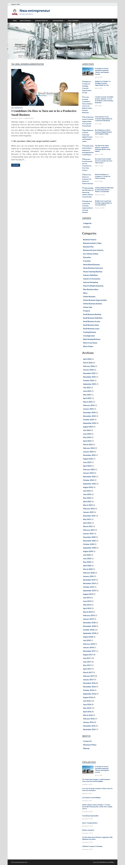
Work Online (88, 346)
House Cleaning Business (92, 271)
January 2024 (88, 452)
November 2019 (89, 583)
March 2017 (88, 672)
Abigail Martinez (29, 118)
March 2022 (88, 505)
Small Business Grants (91, 321)
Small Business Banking (92, 314)
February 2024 (89, 448)
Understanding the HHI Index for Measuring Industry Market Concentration (104, 189)
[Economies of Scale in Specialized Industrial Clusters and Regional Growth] (88, 68)
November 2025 (89, 377)
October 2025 (88, 380)
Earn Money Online (90, 254)
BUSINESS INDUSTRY (41, 20)
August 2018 (88, 637)
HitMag (111, 862)
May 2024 (87, 437)
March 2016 (88, 715)
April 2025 (87, 398)
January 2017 (88, 679)
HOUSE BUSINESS (58, 20)
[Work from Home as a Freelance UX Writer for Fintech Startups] (88, 174)
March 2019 (88, 612)
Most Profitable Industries (93, 286)
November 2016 (89, 687)
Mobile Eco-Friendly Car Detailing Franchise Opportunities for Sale (103, 83)
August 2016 (88, 697)
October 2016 (88, 690)
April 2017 (87, 669)
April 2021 (87, 523)
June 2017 (87, 662)
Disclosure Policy (89, 745)
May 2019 (87, 605)
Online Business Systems (92, 304)
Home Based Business (91, 264)
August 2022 (88, 487)
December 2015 (89, 726)
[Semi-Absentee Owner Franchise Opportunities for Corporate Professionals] (88, 117)
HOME (15, 20)
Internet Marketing (90, 282)
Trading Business (89, 332)
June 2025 (87, 391)
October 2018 (88, 630)
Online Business (89, 296)
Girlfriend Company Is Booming (92, 846)
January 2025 (88, 409)
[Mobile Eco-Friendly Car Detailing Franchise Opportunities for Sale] (88, 81)
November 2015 (89, 729)
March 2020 (88, 569)
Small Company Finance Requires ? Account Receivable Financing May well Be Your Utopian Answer (97, 806)
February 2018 (89, 644)
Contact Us (87, 741)
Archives (86, 227)
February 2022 (89, 508)
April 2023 (87, 466)
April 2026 (87, 359)
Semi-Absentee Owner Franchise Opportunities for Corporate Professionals (103, 118)
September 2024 (89, 423)
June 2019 (87, 601)
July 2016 (87, 701)
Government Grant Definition (91, 797)
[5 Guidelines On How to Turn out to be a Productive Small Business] (45, 87)
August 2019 (88, 594)
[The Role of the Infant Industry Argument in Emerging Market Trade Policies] (88, 146)
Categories (87, 223)
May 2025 (87, 395)
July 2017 (87, 658)
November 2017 (89, 651)
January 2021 (88, 533)
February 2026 (89, 366)
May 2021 (87, 519)
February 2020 (89, 573)
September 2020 (89, 548)
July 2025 (87, 387)
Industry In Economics (91, 279)
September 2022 (89, 484)
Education (87, 257)
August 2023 (88, 459)
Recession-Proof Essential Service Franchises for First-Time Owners (103, 161)
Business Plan (88, 247)
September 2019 (89, 590)
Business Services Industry (93, 250)
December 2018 (89, 622)
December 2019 (89, 580)
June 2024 (87, 434)
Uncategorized (89, 336)
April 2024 (87, 441)
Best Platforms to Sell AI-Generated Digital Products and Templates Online (103, 132)
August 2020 (88, 551)
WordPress (103, 862)
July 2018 (87, 640)
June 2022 (87, 494)
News (85, 293)
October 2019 (88, 587)
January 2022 (88, 512)
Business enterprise (88, 830)
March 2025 (88, 402)
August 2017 (88, 655)
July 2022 (87, 491)
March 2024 (88, 444)
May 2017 (87, 665)
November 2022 (89, 476)
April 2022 (87, 501)
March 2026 (88, 363)
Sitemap (86, 748)
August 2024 (88, 427)
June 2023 (87, 462)
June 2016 (87, 704)
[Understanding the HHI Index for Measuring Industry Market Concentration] (88, 188)
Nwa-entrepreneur (34, 10)
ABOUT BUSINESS (25, 20)
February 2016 (89, 719)
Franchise (87, 261)
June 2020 (87, 558)
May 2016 (87, 708)
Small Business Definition (92, 318)
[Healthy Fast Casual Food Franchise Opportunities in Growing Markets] (88, 201)
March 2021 (88, 526)
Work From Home (90, 343)
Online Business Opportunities (95, 300)
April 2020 (87, 565)
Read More (15, 165)
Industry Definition (90, 275)
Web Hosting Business (91, 339)
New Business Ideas (90, 289)
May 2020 (87, 562)
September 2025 (89, 384)
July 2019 (87, 598)
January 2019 (88, 619)
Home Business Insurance (93, 268)
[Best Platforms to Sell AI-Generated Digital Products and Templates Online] (88, 130)
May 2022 (87, 498)
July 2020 (87, 555)
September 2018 (89, 633)
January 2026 (88, 370)
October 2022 (88, 480)
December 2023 (89, 455)
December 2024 (89, 412)
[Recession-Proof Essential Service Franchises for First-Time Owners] (88, 159)
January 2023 (88, 473)
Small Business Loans (91, 328)
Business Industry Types (92, 243)
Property (86, 311)
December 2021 (89, 516)
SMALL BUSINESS (73, 20)
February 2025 (89, 405)
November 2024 (89, 416)
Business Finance (89, 239)
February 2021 (89, 530)
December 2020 (89, 537)
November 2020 (89, 541)
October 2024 (88, 419)
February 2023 (89, 469)
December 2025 (89, 373)
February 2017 (89, 676)
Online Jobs (87, 307)
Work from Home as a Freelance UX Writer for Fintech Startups (102, 176)
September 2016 (89, 694)
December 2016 (89, 683)
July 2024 (87, 430)
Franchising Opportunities (90, 816)
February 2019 (89, 615)
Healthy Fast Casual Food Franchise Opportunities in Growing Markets (103, 203)
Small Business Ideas (17, 107)
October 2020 (88, 544)
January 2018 (88, 647)
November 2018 (89, 626)
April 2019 (87, 608)
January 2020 (88, 576)
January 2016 (88, 722)
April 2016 (87, 712)
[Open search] (112, 21)
